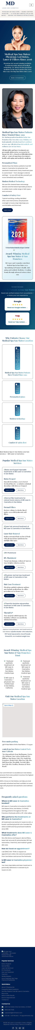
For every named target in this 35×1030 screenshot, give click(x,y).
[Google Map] (20, 1028)
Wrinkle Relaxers (6, 976)
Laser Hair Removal (12, 533)
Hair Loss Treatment (12, 584)
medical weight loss (23, 636)
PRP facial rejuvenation (12, 634)
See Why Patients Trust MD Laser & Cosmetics (15, 991)
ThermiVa (4, 974)
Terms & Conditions (25, 1024)
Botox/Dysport (10, 479)
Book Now (21, 490)
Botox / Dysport (6, 964)
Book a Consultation (17, 78)
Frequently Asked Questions (10, 989)
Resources (5, 993)
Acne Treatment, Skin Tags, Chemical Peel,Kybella (10, 979)
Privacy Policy (14, 1024)
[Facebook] (13, 1028)
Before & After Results (8, 995)
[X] (16, 1028)
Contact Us (5, 1000)
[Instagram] (23, 1028)
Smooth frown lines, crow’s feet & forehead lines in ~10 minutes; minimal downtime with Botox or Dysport (17, 484)
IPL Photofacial (10, 558)
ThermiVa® (8, 613)
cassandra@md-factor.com (13, 1013)
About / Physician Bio (8, 987)
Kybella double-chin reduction (21, 632)
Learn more (7, 210)
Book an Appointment (8, 997)
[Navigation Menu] (31, 5)
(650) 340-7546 (9, 1010)
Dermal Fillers (10, 507)
